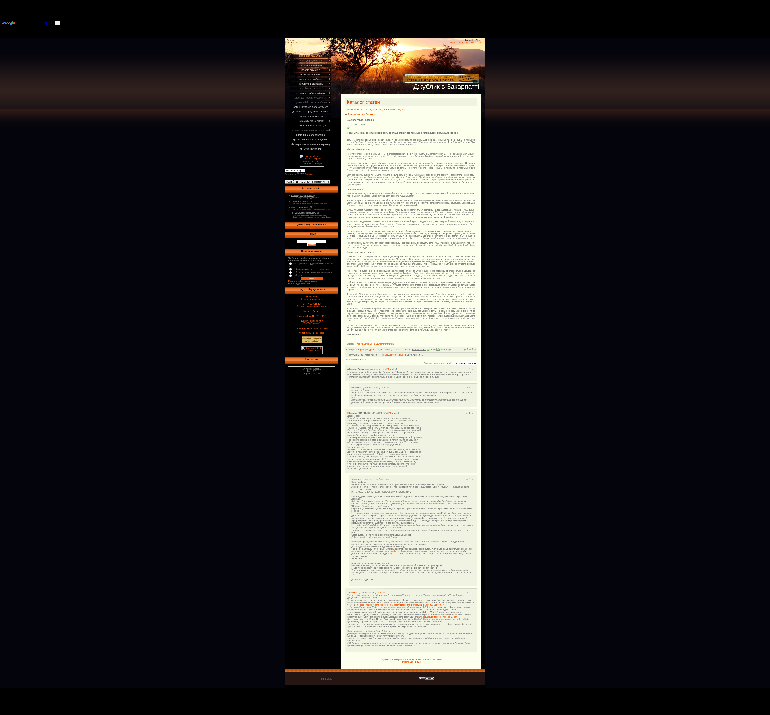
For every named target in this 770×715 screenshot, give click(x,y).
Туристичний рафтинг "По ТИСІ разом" (312, 322)
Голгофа (403, 355)
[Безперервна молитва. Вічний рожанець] (758, 20)
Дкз (386, 355)
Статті (358, 109)
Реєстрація (463, 42)
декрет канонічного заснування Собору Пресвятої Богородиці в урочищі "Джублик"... (403, 605)
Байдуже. (297, 275)
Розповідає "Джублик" (302, 195)
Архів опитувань (309, 281)
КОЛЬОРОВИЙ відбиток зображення (384, 609)
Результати (294, 281)
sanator (386, 349)
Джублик (393, 355)
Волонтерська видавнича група (312, 328)
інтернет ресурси (299, 201)
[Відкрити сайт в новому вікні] (441, 80)
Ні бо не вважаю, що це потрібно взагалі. (313, 272)
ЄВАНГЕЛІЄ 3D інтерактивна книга (312, 297)
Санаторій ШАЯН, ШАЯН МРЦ (311, 316)
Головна (452, 42)
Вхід (473, 42)
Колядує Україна (311, 311)
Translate (309, 174)
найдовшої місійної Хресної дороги (440, 617)
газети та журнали (300, 207)
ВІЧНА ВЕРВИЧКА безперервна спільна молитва (312, 305)
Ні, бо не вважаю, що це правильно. (311, 269)
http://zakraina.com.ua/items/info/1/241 (375, 344)
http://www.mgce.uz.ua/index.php (388, 551)
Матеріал (391, 369)
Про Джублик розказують (303, 213)
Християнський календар (311, 333)
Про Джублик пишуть (374, 109)
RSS (479, 42)
